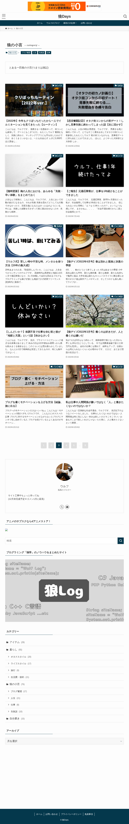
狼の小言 (17, 684)
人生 (34, 52)
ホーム (39, 814)
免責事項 (89, 814)
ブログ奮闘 (26, 52)
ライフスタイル (21, 663)
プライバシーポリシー (71, 814)
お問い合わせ (51, 814)
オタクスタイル (21, 656)
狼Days (64, 16)
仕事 (48, 52)
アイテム (17, 642)
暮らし (16, 649)
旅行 (15, 670)
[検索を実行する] (121, 540)
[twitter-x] (62, 507)
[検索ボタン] (125, 16)
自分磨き (17, 718)
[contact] (67, 507)
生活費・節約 (20, 677)
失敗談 (41, 52)
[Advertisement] (64, 772)
